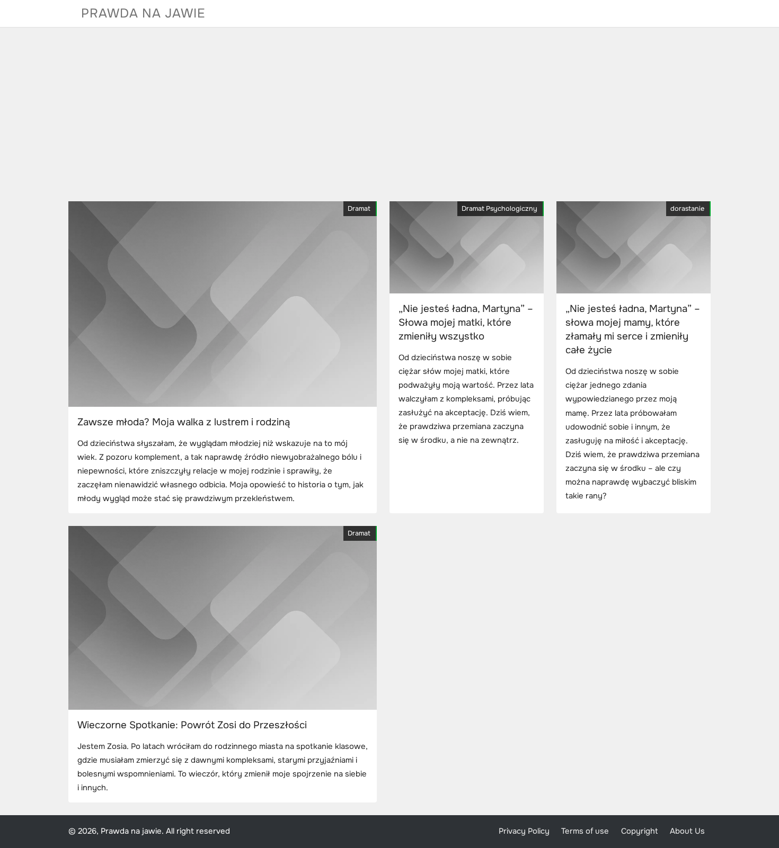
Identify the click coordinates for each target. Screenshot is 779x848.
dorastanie (687, 208)
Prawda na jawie (143, 13)
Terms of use (585, 831)
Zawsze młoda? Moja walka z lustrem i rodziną (183, 422)
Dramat (359, 208)
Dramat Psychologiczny (499, 208)
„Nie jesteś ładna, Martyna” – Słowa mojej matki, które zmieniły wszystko (466, 322)
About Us (687, 831)
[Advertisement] (389, 114)
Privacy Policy (524, 831)
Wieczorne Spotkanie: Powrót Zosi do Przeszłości (192, 725)
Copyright (639, 831)
